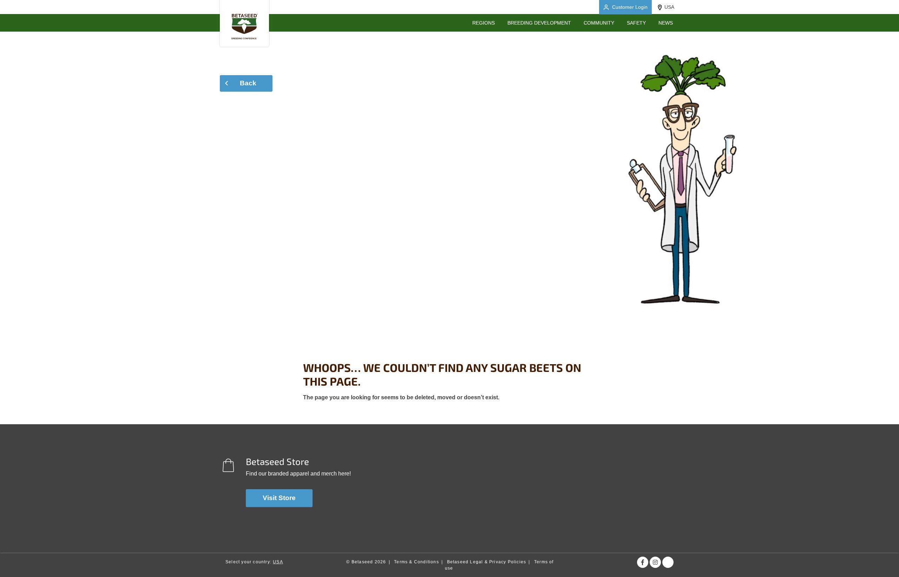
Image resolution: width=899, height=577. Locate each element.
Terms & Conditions (416, 561)
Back (248, 83)
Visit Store (279, 497)
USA (669, 7)
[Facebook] (642, 562)
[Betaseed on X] (668, 562)
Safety (636, 23)
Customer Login (630, 7)
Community (599, 23)
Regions (483, 23)
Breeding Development (539, 23)
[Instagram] (655, 562)
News (665, 23)
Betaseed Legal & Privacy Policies (486, 561)
